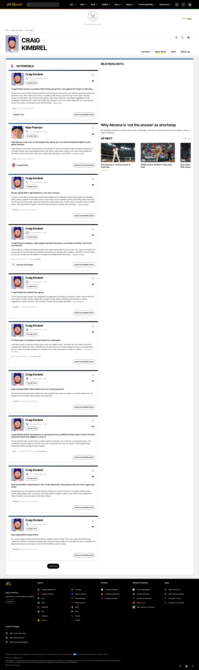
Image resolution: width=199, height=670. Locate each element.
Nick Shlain (57, 103)
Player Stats (32, 83)
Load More (53, 566)
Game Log (185, 52)
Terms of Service (103, 654)
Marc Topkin (37, 356)
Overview (145, 52)
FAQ (32, 654)
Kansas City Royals (16, 30)
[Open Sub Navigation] (75, 4)
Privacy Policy (67, 654)
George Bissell (83, 204)
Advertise (8, 654)
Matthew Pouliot (78, 153)
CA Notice (93, 654)
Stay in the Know (12, 593)
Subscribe (10, 601)
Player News (160, 52)
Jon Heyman (37, 259)
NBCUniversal (18, 658)
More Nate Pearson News (84, 165)
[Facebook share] (176, 37)
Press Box (50, 654)
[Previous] (185, 138)
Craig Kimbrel (29, 30)
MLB (7, 30)
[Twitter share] (182, 37)
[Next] (189, 138)
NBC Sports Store (40, 654)
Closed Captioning (24, 654)
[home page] (15, 4)
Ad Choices (58, 654)
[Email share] (188, 37)
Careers (15, 654)
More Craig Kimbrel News (84, 114)
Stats (173, 52)
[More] (177, 4)
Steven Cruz (18, 114)
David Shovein (78, 301)
